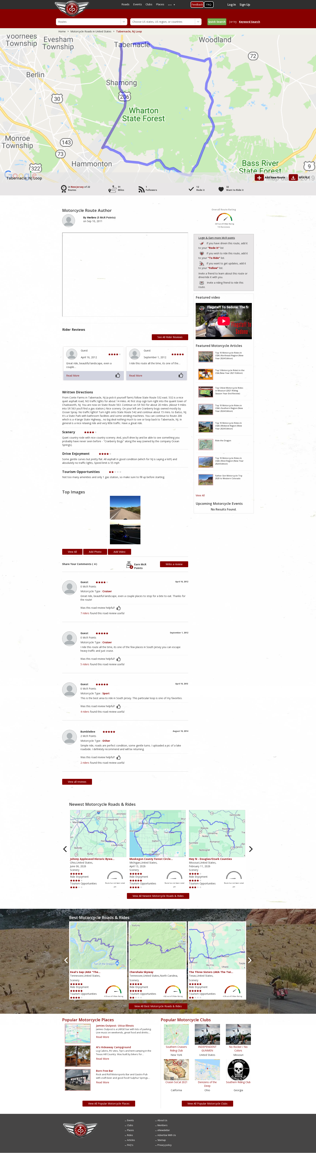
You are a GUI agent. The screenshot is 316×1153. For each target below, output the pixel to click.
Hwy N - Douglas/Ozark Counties (210, 859)
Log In (231, 5)
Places (130, 1130)
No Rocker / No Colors (238, 1048)
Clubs (130, 1125)
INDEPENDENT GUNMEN (207, 1048)
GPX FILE (304, 177)
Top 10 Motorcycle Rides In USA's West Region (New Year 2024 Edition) (229, 461)
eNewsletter (163, 1130)
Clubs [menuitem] (149, 4)
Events (130, 1120)
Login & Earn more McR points (216, 237)
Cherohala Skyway (141, 972)
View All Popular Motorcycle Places (108, 1103)
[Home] (80, 1123)
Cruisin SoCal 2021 (176, 1082)
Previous (65, 849)
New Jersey (77, 186)
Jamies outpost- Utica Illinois (115, 1025)
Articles (131, 1140)
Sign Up (245, 5)
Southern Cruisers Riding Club (176, 1048)
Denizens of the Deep (207, 1084)
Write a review (174, 564)
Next (250, 849)
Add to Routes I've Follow (202, 263)
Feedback (197, 4)
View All (200, 495)
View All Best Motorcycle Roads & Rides (158, 1006)
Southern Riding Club (238, 1082)
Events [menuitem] (137, 4)
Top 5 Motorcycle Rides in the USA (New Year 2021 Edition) (229, 372)
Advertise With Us (166, 1135)
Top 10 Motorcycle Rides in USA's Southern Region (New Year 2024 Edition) (229, 408)
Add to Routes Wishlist (202, 253)
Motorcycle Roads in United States (90, 31)
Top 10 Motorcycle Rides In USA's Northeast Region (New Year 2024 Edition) (229, 355)
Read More (72, 375)
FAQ (208, 4)
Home (62, 31)
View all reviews (77, 781)
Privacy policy (164, 1145)
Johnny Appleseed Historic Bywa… (92, 859)
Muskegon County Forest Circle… (151, 859)
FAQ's (130, 1145)
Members (162, 1125)
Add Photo (95, 551)
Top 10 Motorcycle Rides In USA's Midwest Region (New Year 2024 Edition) (228, 426)
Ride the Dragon (223, 440)
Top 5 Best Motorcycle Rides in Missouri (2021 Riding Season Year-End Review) (229, 390)
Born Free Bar (104, 1070)
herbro (91, 217)
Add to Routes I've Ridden (202, 243)
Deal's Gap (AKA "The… (85, 972)
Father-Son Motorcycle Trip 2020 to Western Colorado (228, 477)
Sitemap (161, 1140)
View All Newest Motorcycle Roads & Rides (158, 896)
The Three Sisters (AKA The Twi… (211, 972)
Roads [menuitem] (125, 4)
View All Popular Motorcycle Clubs (207, 1103)
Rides (130, 1135)
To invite (202, 283)
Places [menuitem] (160, 4)
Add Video (119, 551)
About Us (162, 1120)
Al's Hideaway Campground (113, 1047)
